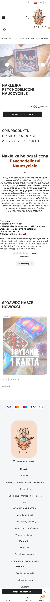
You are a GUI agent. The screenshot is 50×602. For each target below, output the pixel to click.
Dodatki (13, 38)
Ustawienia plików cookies (24, 561)
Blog (25, 502)
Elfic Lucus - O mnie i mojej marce (25, 496)
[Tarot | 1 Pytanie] (25, 345)
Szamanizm (25, 489)
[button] (3, 17)
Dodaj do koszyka (22, 114)
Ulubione (25, 586)
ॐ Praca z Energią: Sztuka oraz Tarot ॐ (25, 482)
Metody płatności (25, 515)
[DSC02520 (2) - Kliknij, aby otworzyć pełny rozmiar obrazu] (25, 60)
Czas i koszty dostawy (25, 521)
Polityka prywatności (25, 554)
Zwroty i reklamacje (25, 535)
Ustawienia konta (25, 580)
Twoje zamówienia (25, 573)
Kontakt (25, 475)
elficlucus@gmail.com (26, 461)
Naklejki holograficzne (34, 38)
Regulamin (25, 547)
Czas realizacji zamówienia (25, 528)
